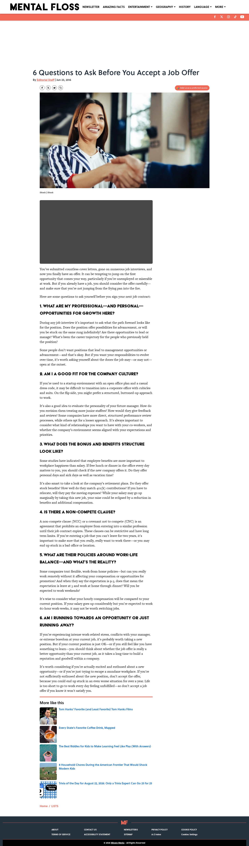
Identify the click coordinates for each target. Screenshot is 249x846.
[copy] (60, 87)
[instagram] (228, 16)
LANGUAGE (201, 7)
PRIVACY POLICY (159, 829)
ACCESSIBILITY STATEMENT (97, 834)
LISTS (54, 806)
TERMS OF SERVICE (61, 834)
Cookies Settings (189, 834)
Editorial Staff (45, 80)
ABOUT (55, 829)
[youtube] (242, 16)
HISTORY (185, 7)
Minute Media (117, 842)
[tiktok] (235, 16)
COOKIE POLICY (189, 829)
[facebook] (215, 16)
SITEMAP (128, 834)
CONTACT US (90, 829)
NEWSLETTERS (131, 829)
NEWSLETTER (90, 7)
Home (44, 806)
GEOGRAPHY (164, 7)
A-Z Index (156, 834)
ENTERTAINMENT (139, 7)
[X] (221, 16)
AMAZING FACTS (114, 7)
